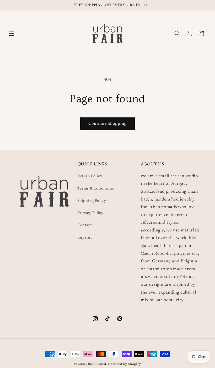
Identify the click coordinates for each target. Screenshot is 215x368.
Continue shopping (107, 124)
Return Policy (89, 176)
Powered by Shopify (124, 364)
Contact (84, 225)
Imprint (84, 238)
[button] (12, 34)
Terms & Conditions (95, 189)
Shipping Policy (91, 201)
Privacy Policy (90, 213)
